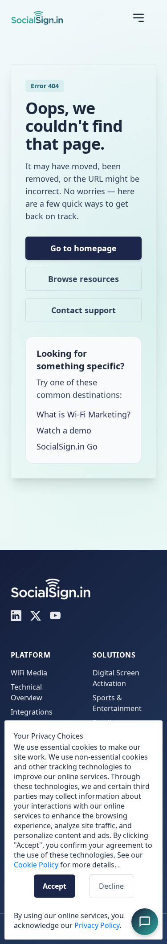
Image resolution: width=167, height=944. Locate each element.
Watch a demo (64, 430)
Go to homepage (83, 248)
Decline (111, 886)
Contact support (83, 310)
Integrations (32, 712)
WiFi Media (29, 673)
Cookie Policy (36, 865)
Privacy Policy (96, 925)
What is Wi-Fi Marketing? (83, 414)
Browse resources (83, 279)
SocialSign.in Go (67, 446)
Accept (54, 886)
